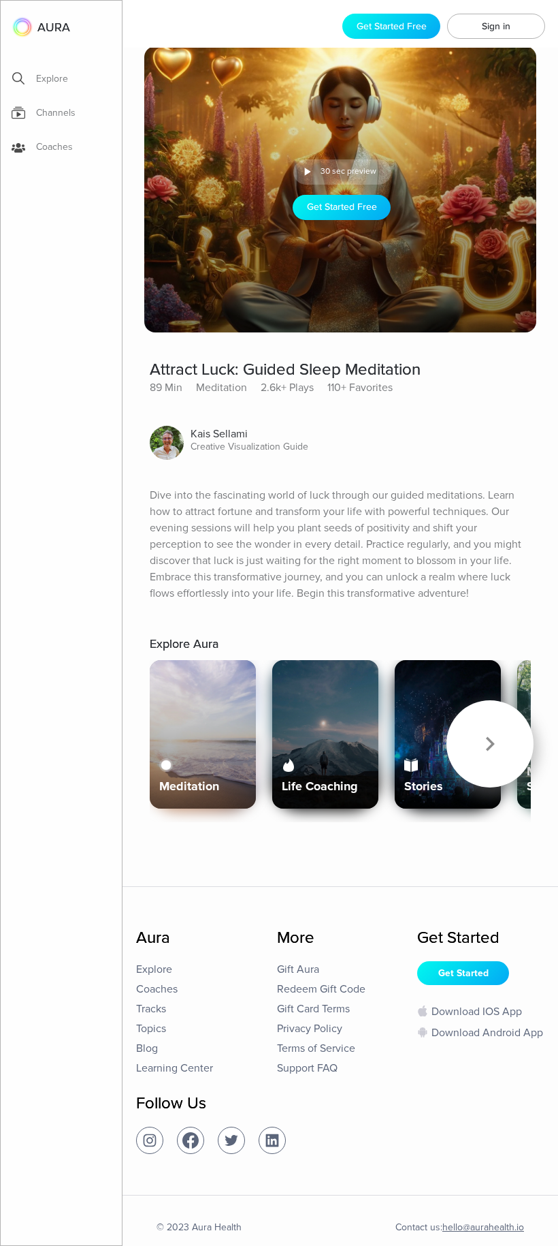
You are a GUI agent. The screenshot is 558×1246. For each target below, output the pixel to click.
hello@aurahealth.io (483, 1227)
